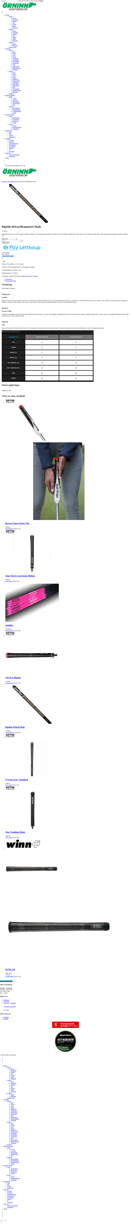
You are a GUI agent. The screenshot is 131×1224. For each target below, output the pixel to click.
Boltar (9, 1148)
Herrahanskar (14, 1159)
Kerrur (9, 1175)
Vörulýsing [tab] (8, 279)
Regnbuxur (14, 1114)
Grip (8, 1183)
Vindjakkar (14, 1111)
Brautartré (13, 1070)
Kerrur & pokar (8, 1165)
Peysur (13, 1104)
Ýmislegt (6, 1189)
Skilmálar (6, 1017)
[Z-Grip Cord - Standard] (32, 776)
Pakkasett (13, 1078)
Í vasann (9, 1191)
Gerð (3, 239)
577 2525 (6, 1010)
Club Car (6, 1204)
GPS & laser (10, 1196)
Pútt (8, 1185)
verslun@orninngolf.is (10, 1006)
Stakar (12, 1095)
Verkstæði (6, 1001)
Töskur (13, 1173)
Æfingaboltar (14, 1154)
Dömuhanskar (15, 1160)
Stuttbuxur (14, 1109)
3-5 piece (13, 1151)
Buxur (12, 1107)
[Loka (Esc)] (6, 1220)
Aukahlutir (14, 1180)
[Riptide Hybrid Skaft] (32, 723)
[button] (8, 581)
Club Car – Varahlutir (10, 1003)
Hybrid (13, 1072)
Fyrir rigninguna (11, 1194)
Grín (12, 1156)
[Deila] (4, 1220)
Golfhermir (10, 1188)
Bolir (12, 1103)
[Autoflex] (32, 621)
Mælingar (6, 1000)
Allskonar (13, 1120)
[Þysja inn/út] (0, 1220)
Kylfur (8, 181)
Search (41, 1)
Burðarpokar (14, 1168)
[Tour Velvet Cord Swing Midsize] (32, 572)
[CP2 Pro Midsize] (32, 674)
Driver (12, 1069)
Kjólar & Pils (14, 1131)
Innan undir (14, 1117)
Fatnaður (6, 1099)
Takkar (9, 1199)
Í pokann (9, 1193)
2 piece (13, 1149)
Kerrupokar (14, 1170)
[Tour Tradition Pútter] (32, 828)
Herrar (9, 1067)
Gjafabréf (9, 1202)
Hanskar (9, 1157)
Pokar (8, 1167)
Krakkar (9, 1093)
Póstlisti (6, 1019)
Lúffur (12, 1164)
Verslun (4, 181)
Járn (12, 1074)
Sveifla (9, 1186)
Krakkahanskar (15, 1162)
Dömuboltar (14, 1152)
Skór (12, 1115)
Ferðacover (14, 1172)
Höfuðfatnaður (15, 1119)
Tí (7, 1201)
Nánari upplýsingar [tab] (10, 281)
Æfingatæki (7, 1181)
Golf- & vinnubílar (12, 1205)
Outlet (5, 1209)
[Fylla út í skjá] (2, 1220)
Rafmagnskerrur (15, 1178)
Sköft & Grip (14, 181)
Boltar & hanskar (8, 1146)
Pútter (12, 1077)
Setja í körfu (5, 242)
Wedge (13, 1075)
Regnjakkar (14, 1112)
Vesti (12, 1106)
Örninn (36, 276)
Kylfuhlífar (10, 1197)
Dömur (9, 1080)
